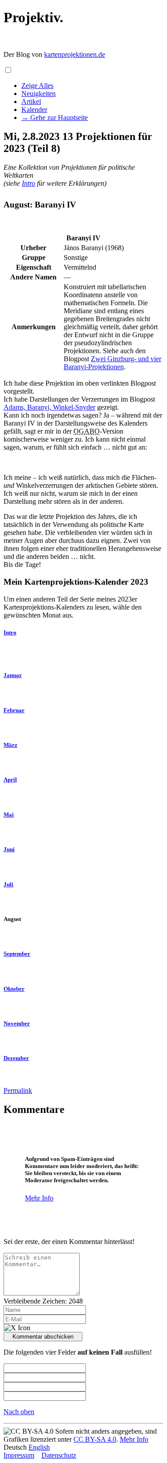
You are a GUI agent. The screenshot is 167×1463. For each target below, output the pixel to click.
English (39, 1447)
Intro (28, 183)
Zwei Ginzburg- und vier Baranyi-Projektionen (112, 363)
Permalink (18, 1090)
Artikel (31, 101)
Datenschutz (58, 1455)
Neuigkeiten (38, 93)
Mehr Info (39, 1198)
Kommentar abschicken (43, 1336)
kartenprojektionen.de (74, 54)
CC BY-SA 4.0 (94, 1439)
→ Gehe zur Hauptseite (54, 117)
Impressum (19, 1455)
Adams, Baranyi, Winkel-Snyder (49, 407)
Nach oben (19, 1411)
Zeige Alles (37, 85)
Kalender (34, 109)
